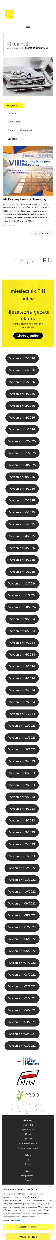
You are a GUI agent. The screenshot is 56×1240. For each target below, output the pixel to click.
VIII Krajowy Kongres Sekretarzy (24, 199)
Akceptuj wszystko (28, 1227)
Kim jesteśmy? (28, 1175)
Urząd (28, 1134)
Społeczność (28, 1129)
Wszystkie (28, 1124)
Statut (28, 1180)
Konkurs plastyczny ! (28, 1148)
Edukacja (28, 1138)
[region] (28, 1212)
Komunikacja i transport (28, 1143)
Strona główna (14, 47)
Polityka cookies (16, 1220)
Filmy (28, 1164)
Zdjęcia (28, 1159)
